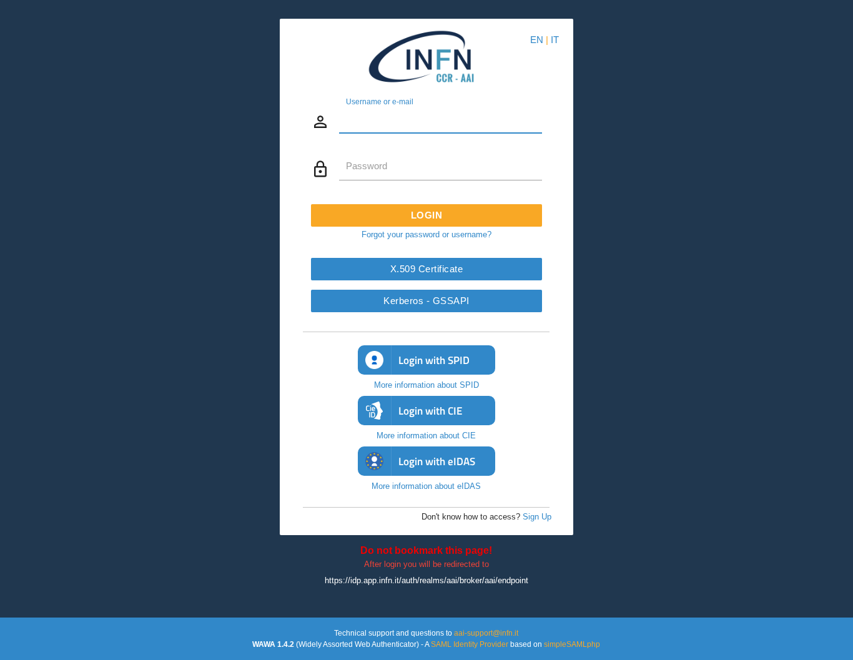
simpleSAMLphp (572, 644)
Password (366, 165)
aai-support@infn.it (486, 633)
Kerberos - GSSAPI (426, 300)
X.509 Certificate (426, 269)
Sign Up (537, 516)
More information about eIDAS (426, 486)
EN (536, 39)
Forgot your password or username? (426, 234)
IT (555, 39)
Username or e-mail (379, 101)
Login (427, 215)
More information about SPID (426, 385)
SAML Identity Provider (469, 644)
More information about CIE (426, 435)
